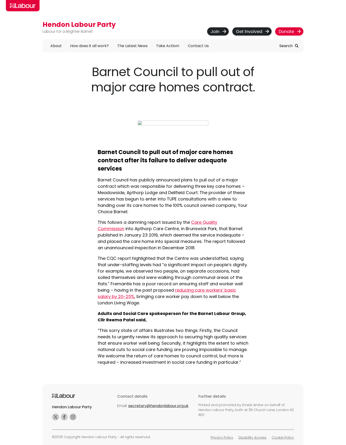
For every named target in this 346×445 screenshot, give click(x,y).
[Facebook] (64, 417)
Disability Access (252, 437)
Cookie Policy (283, 437)
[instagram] (72, 417)
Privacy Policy (222, 437)
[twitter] (55, 417)
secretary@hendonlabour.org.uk (158, 405)
